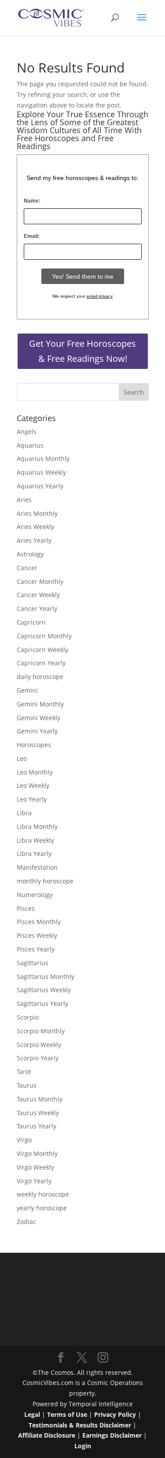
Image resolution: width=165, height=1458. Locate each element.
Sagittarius (32, 963)
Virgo (24, 1140)
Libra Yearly (34, 853)
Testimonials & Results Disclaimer (80, 1425)
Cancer (27, 568)
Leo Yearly (32, 799)
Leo (22, 758)
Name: (32, 201)
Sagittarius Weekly (44, 990)
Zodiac (26, 1221)
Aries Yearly (34, 540)
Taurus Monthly (39, 1099)
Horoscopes (34, 745)
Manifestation (37, 867)
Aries (24, 499)
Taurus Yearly (36, 1126)
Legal (32, 1414)
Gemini (27, 690)
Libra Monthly (37, 826)
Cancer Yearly (37, 608)
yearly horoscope (42, 1208)
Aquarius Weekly (41, 472)
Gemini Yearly (37, 731)
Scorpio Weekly (39, 1044)
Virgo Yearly (34, 1181)
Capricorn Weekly (42, 649)
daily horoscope (40, 676)
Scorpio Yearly (38, 1058)
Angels (27, 431)
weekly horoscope (43, 1194)
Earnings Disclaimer (112, 1435)
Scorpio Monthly (41, 1031)
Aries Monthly (37, 513)
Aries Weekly (35, 526)
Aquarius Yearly (40, 486)
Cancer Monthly (40, 581)
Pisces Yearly (36, 949)
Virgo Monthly (37, 1153)
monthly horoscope (45, 881)
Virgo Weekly (35, 1167)
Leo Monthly (35, 772)
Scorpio (28, 1017)
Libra (24, 813)
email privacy (100, 296)
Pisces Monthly (39, 921)
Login (82, 1446)
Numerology (35, 894)
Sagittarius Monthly (45, 976)
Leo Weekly (33, 785)
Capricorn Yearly (41, 663)
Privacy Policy (115, 1414)
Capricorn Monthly (44, 636)
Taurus (27, 1085)
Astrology (30, 554)
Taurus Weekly (38, 1113)
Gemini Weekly (38, 718)
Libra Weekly (35, 840)
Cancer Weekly (38, 595)
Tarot (24, 1071)
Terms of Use (67, 1414)
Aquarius (30, 445)
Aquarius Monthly (43, 458)
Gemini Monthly (40, 704)
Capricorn (31, 622)
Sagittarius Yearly (42, 1003)
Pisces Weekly (37, 935)
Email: (32, 236)
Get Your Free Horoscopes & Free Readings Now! (82, 351)
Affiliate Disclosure (46, 1435)
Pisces (26, 908)
